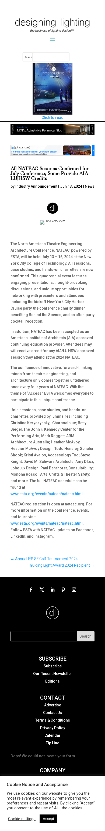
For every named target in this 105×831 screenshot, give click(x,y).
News (89, 186)
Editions (52, 681)
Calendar (52, 735)
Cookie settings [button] (22, 818)
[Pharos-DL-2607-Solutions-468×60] (52, 154)
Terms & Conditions (52, 720)
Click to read (52, 117)
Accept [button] (48, 819)
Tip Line (52, 743)
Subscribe (53, 666)
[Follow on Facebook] (31, 589)
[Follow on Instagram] (74, 589)
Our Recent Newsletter (52, 673)
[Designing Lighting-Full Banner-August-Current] (52, 133)
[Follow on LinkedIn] (52, 589)
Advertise (52, 705)
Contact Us (52, 712)
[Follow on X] (41, 589)
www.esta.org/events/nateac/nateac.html (46, 494)
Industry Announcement (36, 186)
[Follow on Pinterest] (63, 589)
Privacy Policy (52, 728)
